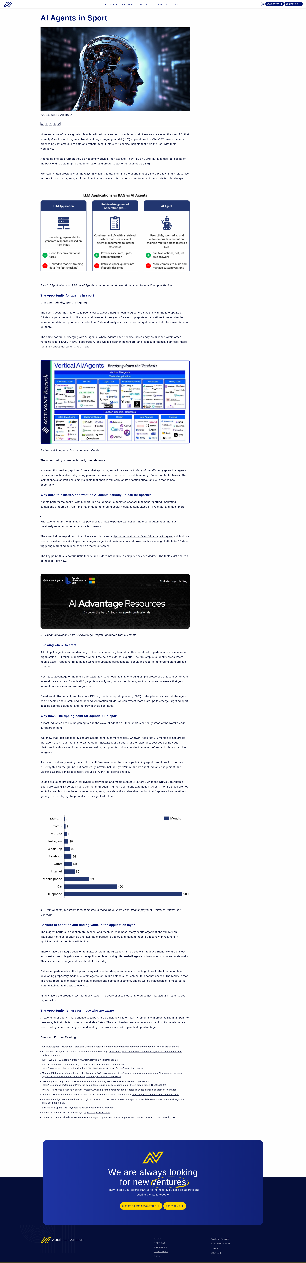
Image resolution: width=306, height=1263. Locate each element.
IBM (146, 163)
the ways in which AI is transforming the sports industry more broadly (122, 173)
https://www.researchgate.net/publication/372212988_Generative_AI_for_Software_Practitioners (93, 1068)
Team (175, 4)
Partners (128, 4)
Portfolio (145, 4)
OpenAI (155, 786)
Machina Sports (50, 771)
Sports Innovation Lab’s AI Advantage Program (143, 536)
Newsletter (273, 4)
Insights (162, 4)
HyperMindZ (124, 767)
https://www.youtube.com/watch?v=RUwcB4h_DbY (148, 1117)
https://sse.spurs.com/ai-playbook (97, 1108)
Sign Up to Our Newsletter (139, 1206)
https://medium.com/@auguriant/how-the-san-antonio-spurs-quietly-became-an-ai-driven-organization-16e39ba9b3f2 (104, 1085)
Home (157, 1239)
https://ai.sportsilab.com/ (97, 1112)
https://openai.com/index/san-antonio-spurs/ (155, 1094)
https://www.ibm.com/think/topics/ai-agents (95, 1060)
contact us (292, 4)
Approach (111, 4)
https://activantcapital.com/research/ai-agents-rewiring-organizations (142, 1047)
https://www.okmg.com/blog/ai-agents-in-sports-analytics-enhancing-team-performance (130, 1090)
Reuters (139, 781)
